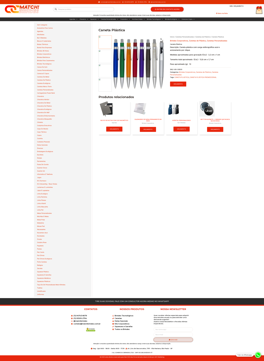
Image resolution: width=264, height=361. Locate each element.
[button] (161, 39)
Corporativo (124, 19)
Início (172, 37)
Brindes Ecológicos (171, 19)
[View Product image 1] (105, 42)
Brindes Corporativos (179, 41)
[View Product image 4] (105, 85)
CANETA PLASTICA (181, 77)
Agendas (72, 19)
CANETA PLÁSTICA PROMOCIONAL (203, 77)
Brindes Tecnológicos (154, 19)
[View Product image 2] (105, 56)
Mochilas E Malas (137, 19)
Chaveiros (83, 19)
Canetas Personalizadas (108, 19)
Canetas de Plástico (202, 37)
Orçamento (178, 84)
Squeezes (93, 19)
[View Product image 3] (105, 71)
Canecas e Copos (187, 19)
